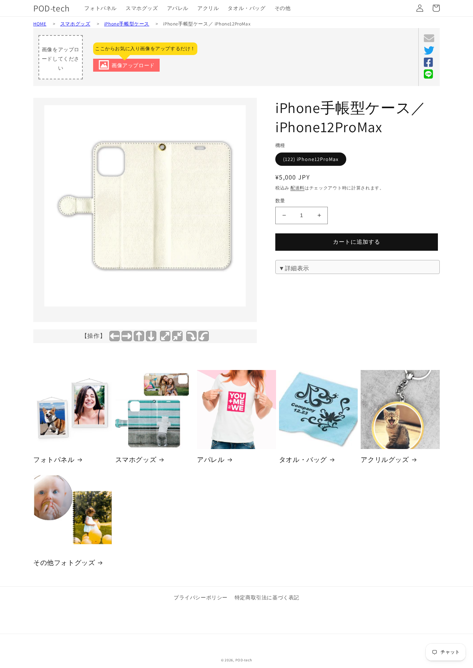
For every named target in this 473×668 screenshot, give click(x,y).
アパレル (210, 459)
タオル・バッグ (303, 459)
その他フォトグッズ (64, 562)
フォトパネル (54, 459)
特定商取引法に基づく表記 (267, 597)
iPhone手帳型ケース (126, 24)
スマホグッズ (75, 24)
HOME (39, 24)
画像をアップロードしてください (60, 58)
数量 (280, 201)
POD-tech (243, 660)
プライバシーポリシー (201, 597)
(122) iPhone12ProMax (310, 159)
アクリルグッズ (385, 459)
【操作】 (93, 336)
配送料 (297, 188)
